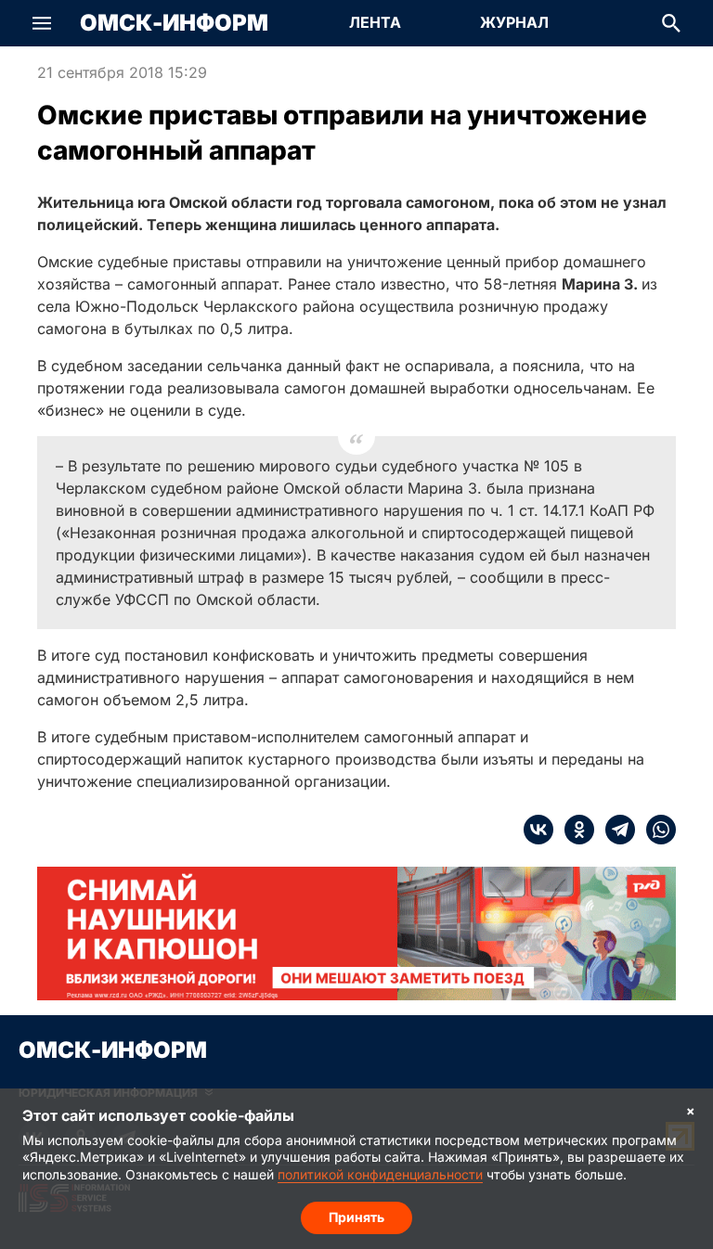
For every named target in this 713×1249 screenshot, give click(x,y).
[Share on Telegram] (614, 829)
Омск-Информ (174, 23)
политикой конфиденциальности (380, 1174)
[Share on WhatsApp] (655, 829)
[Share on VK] (538, 829)
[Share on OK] (573, 829)
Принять (356, 1217)
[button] (42, 23)
